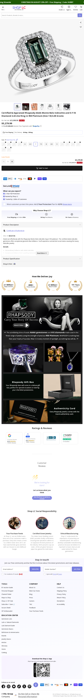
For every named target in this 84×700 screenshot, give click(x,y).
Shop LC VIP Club (7, 601)
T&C (30, 604)
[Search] (80, 15)
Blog (30, 594)
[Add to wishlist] (80, 27)
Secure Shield (6, 608)
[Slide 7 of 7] (66, 106)
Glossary (4, 646)
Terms (54, 574)
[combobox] (40, 15)
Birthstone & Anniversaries (10, 632)
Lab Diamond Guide (8, 626)
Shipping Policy (62, 591)
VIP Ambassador (7, 611)
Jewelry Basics (6, 639)
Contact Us (60, 587)
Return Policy (61, 598)
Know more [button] (67, 204)
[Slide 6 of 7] (58, 106)
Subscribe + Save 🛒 (8, 604)
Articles (4, 642)
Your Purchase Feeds (36, 611)
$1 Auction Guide (7, 587)
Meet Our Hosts (34, 591)
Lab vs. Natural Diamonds (10, 622)
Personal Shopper (7, 591)
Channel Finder (6, 594)
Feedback (32, 608)
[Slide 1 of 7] (17, 106)
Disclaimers (61, 601)
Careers (31, 601)
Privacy (60, 574)
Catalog (4, 652)
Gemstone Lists (7, 619)
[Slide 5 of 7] (50, 106)
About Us (32, 587)
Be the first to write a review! (42, 498)
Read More (41, 253)
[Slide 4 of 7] (42, 106)
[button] (41, 126)
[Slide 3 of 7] (33, 106)
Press (31, 598)
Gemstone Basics (7, 629)
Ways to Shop (6, 598)
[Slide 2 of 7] (25, 106)
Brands (4, 636)
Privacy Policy (61, 594)
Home (4, 649)
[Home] (21, 8)
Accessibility (61, 604)
